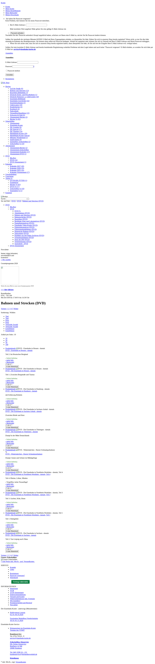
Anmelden (9, 53)
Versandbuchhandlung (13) (19, 113)
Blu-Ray (13, 158)
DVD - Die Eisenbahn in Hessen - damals (20, 371)
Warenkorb (14, 578)
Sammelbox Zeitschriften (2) (20, 142)
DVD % (18, 211)
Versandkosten (21, 662)
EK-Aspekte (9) (15, 127)
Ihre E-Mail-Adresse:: (18, 25)
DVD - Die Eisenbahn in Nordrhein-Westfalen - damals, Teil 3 (27, 495)
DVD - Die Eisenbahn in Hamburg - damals (21, 391)
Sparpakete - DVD (21, 244)
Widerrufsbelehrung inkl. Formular (22, 599)
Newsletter (14, 605)
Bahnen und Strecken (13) (19, 91)
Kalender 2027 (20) (17, 166)
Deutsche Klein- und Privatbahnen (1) (23, 95)
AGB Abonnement (17, 593)
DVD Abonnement (17, 246)
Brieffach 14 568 (16, 646)
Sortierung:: (5, 313)
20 (6, 340)
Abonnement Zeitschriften (19, 150)
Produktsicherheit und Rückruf (21, 603)
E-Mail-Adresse (11, 62)
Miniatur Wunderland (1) (19, 138)
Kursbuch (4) (15, 109)
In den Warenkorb (12, 366)
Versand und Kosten (17, 597)
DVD (7, 156)
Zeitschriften (9, 121)
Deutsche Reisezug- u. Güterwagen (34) (24, 97)
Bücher (8, 86)
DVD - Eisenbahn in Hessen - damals (18, 350)
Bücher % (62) (15, 119)
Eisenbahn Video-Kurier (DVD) (26, 225)
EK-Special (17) (16, 129)
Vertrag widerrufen (20, 582)
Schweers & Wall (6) (17, 115)
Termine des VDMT (17, 630)
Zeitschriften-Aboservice (19, 642)
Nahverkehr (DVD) (22, 233)
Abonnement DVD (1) (18, 154)
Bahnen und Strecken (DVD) (33, 201)
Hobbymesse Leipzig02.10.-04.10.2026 (17, 614)
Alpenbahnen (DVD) (22, 213)
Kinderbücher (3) (16, 107)
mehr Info (9, 360)
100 (6, 345)
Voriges (3, 309)
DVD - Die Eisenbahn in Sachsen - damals (20, 535)
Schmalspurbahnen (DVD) (24, 238)
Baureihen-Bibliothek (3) (19, 93)
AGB (12, 590)
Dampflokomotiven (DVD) (24, 223)
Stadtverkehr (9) (16, 140)
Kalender (8, 164)
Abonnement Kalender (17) (20, 152)
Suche (3, 199)
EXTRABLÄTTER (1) (18, 180)
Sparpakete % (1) (16, 191)
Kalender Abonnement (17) (20, 172)
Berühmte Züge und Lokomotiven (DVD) (30, 221)
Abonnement (14, 123)
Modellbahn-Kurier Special (20, 135)
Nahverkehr (14, 111)
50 (6, 342)
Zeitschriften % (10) (17, 144)
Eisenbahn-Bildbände (17, 99)
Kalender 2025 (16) (17, 170)
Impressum (14, 588)
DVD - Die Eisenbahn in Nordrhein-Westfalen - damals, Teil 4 (27, 474)
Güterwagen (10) (16, 105)
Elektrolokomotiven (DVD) (24, 227)
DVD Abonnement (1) (18, 162)
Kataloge (8, 193)
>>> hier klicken (7, 290)
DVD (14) (13, 160)
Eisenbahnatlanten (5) (18, 103)
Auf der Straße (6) (16, 89)
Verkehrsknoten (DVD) (23, 242)
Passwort (8, 66)
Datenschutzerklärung (18, 595)
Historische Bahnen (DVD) (24, 231)
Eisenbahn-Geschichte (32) (19, 101)
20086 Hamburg (16, 648)
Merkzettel (9, 362)
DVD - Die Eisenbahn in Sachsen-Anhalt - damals (23, 411)
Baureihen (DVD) (21, 219)
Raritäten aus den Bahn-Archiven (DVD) (29, 235)
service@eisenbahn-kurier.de (20, 638)
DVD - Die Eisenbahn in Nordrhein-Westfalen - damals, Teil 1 (27, 515)
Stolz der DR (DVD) (22, 240)
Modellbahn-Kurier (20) (18, 133)
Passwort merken (14, 71)
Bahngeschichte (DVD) (23, 217)
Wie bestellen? (15, 601)
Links (12, 569)
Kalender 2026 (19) (17, 168)
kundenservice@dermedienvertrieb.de (23, 654)
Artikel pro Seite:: (7, 335)
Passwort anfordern (17, 33)
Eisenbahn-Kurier (16, 125)
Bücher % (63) (15, 185)
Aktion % (8, 178)
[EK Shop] (5, 83)
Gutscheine (9, 176)
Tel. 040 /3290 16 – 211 (18, 652)
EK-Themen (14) (16, 131)
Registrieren (9, 79)
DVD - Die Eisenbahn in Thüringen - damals (21, 432)
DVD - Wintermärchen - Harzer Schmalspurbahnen (23, 454)
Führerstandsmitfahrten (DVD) (26, 229)
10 (6, 338)
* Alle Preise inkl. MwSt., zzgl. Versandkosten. (18, 561)
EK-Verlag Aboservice (18, 644)
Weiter (16, 309)
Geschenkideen (10, 174)
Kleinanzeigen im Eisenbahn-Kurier (23, 628)
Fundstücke (14, 182)
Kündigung (14, 658)
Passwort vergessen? (17, 576)
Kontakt (13, 567)
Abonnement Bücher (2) (18, 117)
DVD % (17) (14, 187)
